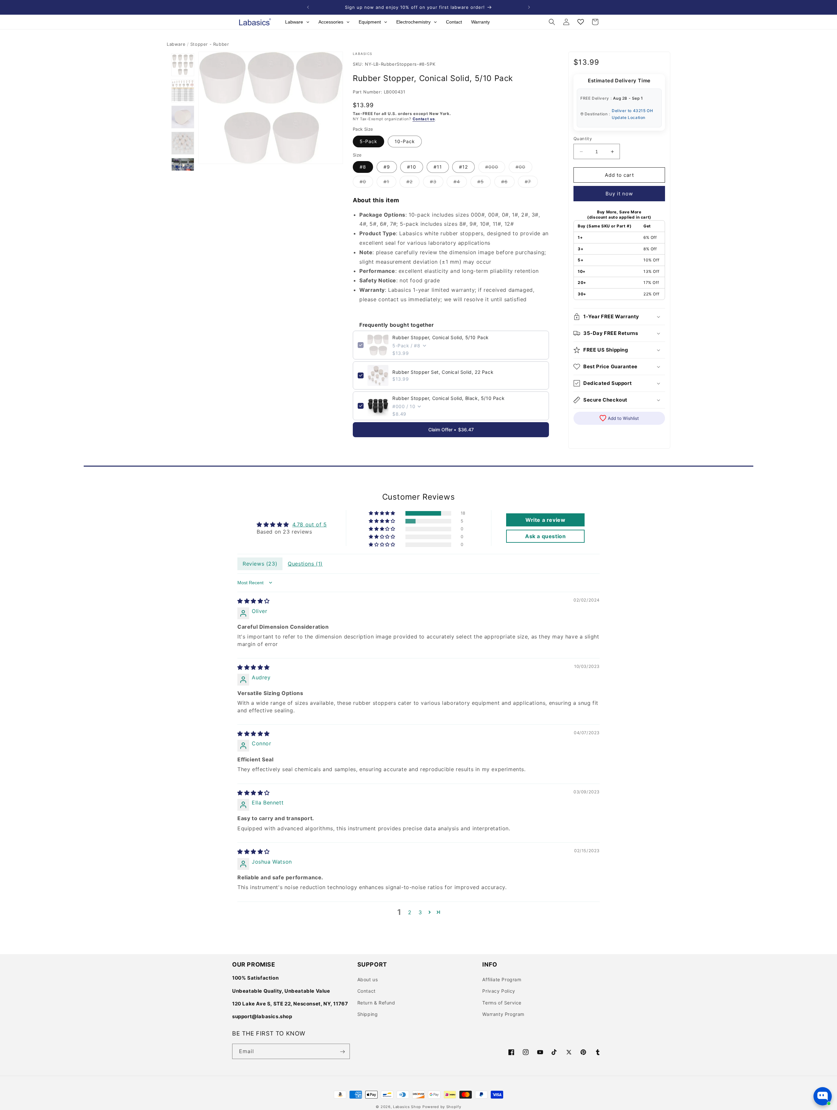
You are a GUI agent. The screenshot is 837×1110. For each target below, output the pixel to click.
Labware (176, 44)
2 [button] (410, 912)
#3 (436, 183)
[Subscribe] (342, 1051)
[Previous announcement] (308, 7)
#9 (387, 167)
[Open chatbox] (822, 1096)
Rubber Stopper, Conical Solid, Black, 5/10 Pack (448, 398)
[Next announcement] (529, 7)
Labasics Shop (407, 1106)
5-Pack (368, 141)
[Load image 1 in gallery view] (182, 64)
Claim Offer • (451, 429)
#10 (411, 167)
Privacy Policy (498, 991)
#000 (495, 168)
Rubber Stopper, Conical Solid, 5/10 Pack (440, 337)
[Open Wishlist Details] (580, 22)
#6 (508, 183)
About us (367, 979)
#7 (531, 183)
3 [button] (420, 912)
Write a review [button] (545, 520)
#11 (438, 167)
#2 (412, 183)
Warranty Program (503, 1014)
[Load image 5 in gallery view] (182, 169)
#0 (366, 183)
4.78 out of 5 (309, 524)
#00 (524, 168)
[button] (552, 22)
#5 (484, 183)
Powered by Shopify (441, 1106)
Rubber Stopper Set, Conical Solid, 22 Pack (442, 372)
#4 (460, 183)
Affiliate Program (501, 979)
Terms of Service (501, 1002)
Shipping (367, 1014)
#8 (363, 167)
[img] (253, 601)
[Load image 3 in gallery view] (182, 117)
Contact (366, 991)
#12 (463, 167)
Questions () (305, 563)
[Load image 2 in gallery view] (182, 90)
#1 (390, 183)
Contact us (424, 119)
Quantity (582, 138)
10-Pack (405, 141)
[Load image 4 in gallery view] (182, 143)
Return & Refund (376, 1002)
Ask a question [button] (545, 536)
